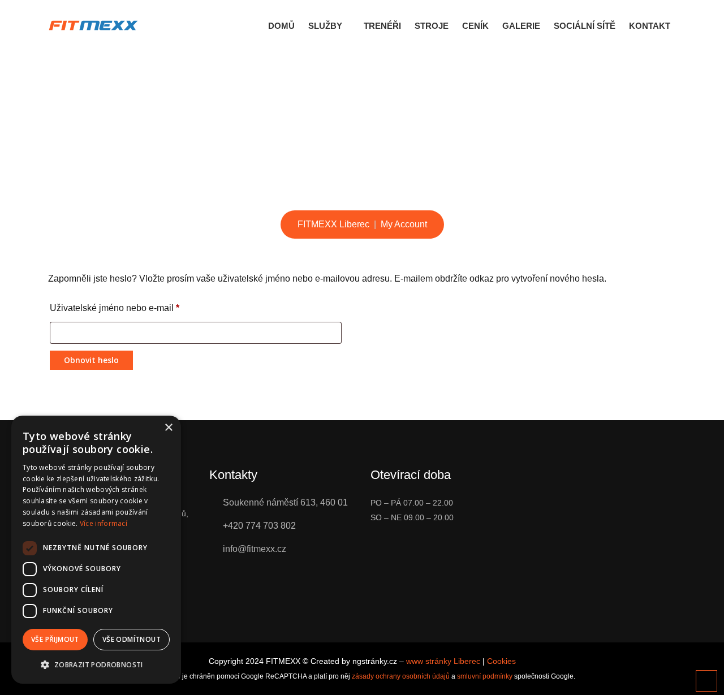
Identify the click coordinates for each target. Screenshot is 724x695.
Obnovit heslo (91, 360)
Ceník (475, 26)
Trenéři (382, 26)
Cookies (501, 661)
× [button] (168, 428)
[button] (96, 665)
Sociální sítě (584, 26)
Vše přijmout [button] (55, 639)
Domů (281, 26)
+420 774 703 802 (259, 525)
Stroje (432, 26)
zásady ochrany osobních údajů (401, 676)
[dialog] (96, 550)
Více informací (103, 523)
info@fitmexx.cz (254, 549)
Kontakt (649, 26)
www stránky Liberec (443, 661)
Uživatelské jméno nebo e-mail (114, 308)
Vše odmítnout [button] (131, 639)
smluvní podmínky (484, 676)
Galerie (521, 26)
